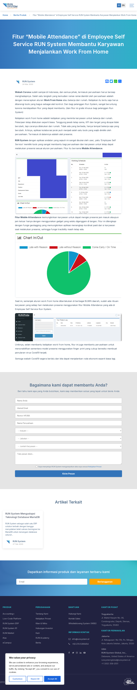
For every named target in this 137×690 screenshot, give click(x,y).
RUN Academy (42, 638)
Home (5, 15)
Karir (38, 633)
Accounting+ (8, 613)
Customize (17, 679)
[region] (34, 669)
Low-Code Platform (12, 618)
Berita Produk (20, 15)
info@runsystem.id (80, 639)
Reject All (35, 679)
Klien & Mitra (41, 623)
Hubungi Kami (74, 613)
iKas (5, 638)
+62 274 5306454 (80, 644)
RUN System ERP (11, 623)
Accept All (52, 679)
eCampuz (7, 642)
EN (123, 5)
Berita (38, 642)
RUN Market (8, 633)
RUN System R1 (10, 628)
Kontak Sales (74, 618)
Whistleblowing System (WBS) (82, 623)
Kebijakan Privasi (95, 467)
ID (119, 5)
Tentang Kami (42, 613)
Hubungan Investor (44, 628)
